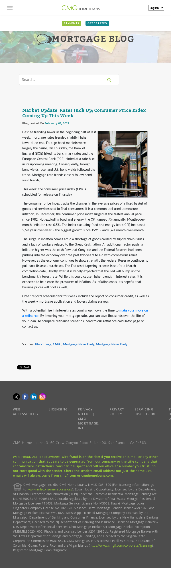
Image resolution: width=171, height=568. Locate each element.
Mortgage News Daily (78, 344)
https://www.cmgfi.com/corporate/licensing (121, 545)
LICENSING (58, 409)
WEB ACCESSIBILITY (26, 411)
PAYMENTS (71, 23)
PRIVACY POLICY (117, 411)
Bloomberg (43, 344)
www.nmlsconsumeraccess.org (49, 489)
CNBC (57, 344)
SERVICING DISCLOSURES (146, 411)
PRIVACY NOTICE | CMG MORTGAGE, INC (89, 418)
